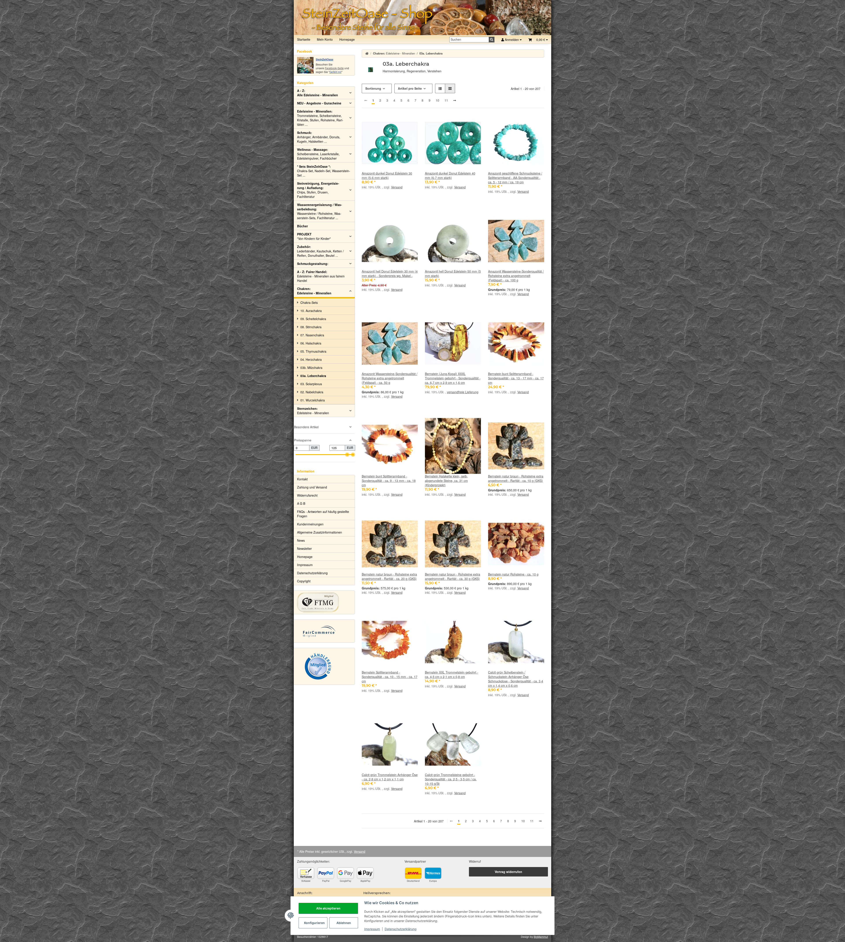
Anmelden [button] (512, 39)
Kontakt (302, 479)
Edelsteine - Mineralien (314, 290)
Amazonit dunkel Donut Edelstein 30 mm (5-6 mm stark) (387, 175)
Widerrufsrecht (307, 495)
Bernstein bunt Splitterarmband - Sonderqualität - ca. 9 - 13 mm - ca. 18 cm (389, 480)
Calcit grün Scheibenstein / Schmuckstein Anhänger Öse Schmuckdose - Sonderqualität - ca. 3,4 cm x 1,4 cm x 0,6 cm (515, 679)
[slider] (347, 455)
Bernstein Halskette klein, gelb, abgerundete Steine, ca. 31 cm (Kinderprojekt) (446, 480)
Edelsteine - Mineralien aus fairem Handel (321, 276)
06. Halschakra (310, 343)
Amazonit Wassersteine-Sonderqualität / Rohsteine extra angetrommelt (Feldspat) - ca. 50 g (389, 378)
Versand (396, 187)
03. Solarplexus (311, 384)
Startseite (303, 39)
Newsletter (304, 548)
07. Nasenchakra (312, 335)
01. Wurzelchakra (312, 400)
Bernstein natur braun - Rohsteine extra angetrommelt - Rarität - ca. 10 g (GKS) (515, 478)
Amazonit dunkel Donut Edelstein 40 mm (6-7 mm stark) (450, 175)
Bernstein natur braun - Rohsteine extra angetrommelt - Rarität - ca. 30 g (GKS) (452, 576)
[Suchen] (491, 39)
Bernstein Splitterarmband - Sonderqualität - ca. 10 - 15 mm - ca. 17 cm (389, 676)
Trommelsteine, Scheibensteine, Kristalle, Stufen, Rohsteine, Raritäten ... (320, 118)
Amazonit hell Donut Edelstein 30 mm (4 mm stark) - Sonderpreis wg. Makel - (390, 273)
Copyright (303, 581)
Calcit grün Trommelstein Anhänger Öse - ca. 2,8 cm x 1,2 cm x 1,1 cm (390, 777)
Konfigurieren (314, 923)
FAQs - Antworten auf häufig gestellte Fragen (323, 513)
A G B (301, 503)
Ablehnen (343, 923)
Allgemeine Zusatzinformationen (319, 532)
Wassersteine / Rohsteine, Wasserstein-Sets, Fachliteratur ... (319, 211)
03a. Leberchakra (313, 376)
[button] (538, 39)
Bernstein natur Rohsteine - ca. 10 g (513, 574)
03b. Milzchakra (311, 367)
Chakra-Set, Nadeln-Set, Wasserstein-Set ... (323, 170)
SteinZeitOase (324, 59)
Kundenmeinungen (310, 524)
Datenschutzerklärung (401, 929)
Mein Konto (325, 39)
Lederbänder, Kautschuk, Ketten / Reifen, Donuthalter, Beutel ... (320, 251)
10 (437, 100)
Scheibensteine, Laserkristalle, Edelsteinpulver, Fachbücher (318, 153)
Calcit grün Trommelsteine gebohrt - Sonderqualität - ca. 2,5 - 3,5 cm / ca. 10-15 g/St (451, 779)
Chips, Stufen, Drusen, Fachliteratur (318, 190)
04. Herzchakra (311, 359)
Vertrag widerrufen (508, 871)
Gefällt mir (335, 72)
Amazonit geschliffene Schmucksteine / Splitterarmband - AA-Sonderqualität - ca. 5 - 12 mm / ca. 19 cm (515, 177)
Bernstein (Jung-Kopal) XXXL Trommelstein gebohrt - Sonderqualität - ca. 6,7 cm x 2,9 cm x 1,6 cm (453, 378)
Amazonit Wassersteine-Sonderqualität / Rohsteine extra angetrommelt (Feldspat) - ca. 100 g (516, 275)
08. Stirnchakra (310, 327)
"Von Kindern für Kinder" (314, 236)
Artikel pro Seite (410, 88)
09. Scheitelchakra (313, 319)
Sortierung (373, 88)
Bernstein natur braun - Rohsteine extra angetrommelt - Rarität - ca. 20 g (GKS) (389, 576)
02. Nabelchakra (311, 392)
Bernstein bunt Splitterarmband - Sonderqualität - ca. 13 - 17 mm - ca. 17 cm (516, 378)
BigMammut (541, 936)
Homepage (347, 39)
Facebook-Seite (334, 68)
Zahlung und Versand (312, 487)
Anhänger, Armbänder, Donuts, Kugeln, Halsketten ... (318, 137)
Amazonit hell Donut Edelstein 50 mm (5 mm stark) (453, 273)
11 (446, 100)
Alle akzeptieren (328, 908)
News (301, 540)
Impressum (372, 929)
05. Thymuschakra (313, 351)
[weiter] (455, 100)
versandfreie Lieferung (462, 392)
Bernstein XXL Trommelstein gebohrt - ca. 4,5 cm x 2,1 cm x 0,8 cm (451, 674)
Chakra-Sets (309, 302)
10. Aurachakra (311, 310)
